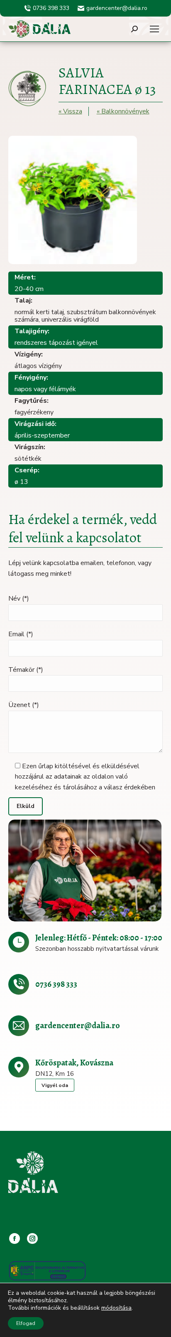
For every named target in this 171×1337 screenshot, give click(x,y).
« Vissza (70, 111)
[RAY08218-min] (84, 870)
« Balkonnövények (123, 111)
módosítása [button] (116, 1308)
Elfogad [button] (25, 1323)
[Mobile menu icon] (154, 29)
